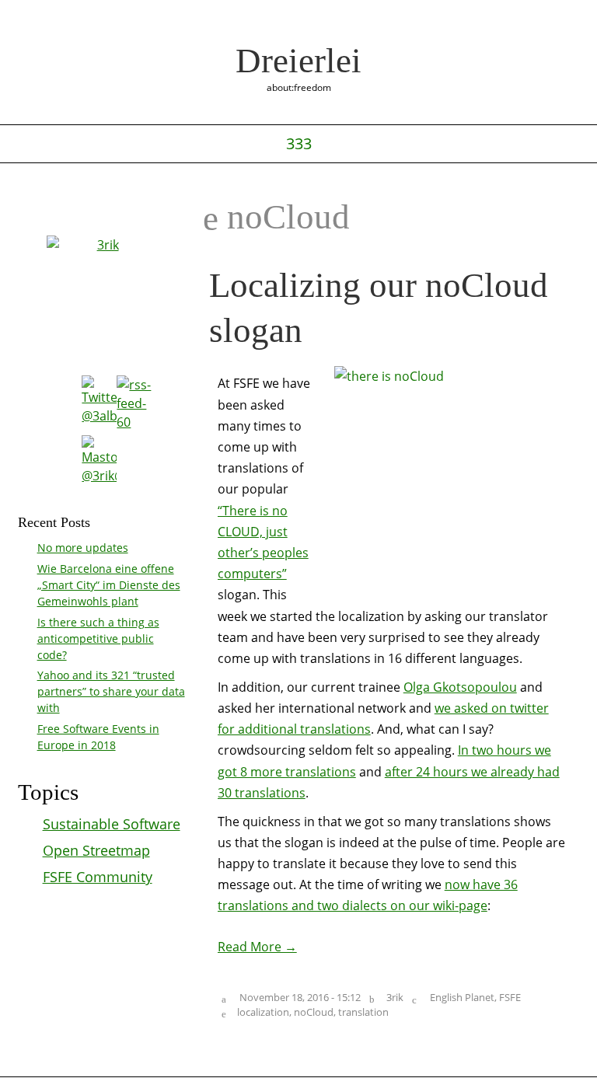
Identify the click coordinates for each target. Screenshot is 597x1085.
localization (263, 1012)
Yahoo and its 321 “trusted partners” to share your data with (111, 691)
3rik (394, 997)
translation (363, 1012)
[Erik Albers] (101, 293)
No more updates (82, 547)
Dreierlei (298, 60)
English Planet (462, 997)
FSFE (510, 997)
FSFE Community (97, 876)
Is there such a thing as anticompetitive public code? (98, 638)
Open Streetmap (96, 850)
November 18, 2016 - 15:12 (300, 997)
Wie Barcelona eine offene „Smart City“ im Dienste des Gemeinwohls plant (108, 585)
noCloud (313, 1012)
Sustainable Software (111, 824)
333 (299, 143)
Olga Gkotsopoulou (460, 687)
